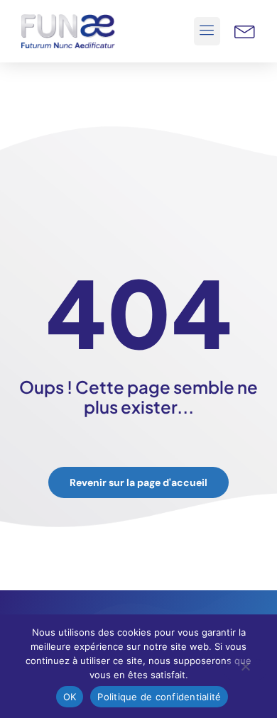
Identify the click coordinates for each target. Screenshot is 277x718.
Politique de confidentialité (159, 696)
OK (70, 696)
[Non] (245, 669)
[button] (207, 31)
